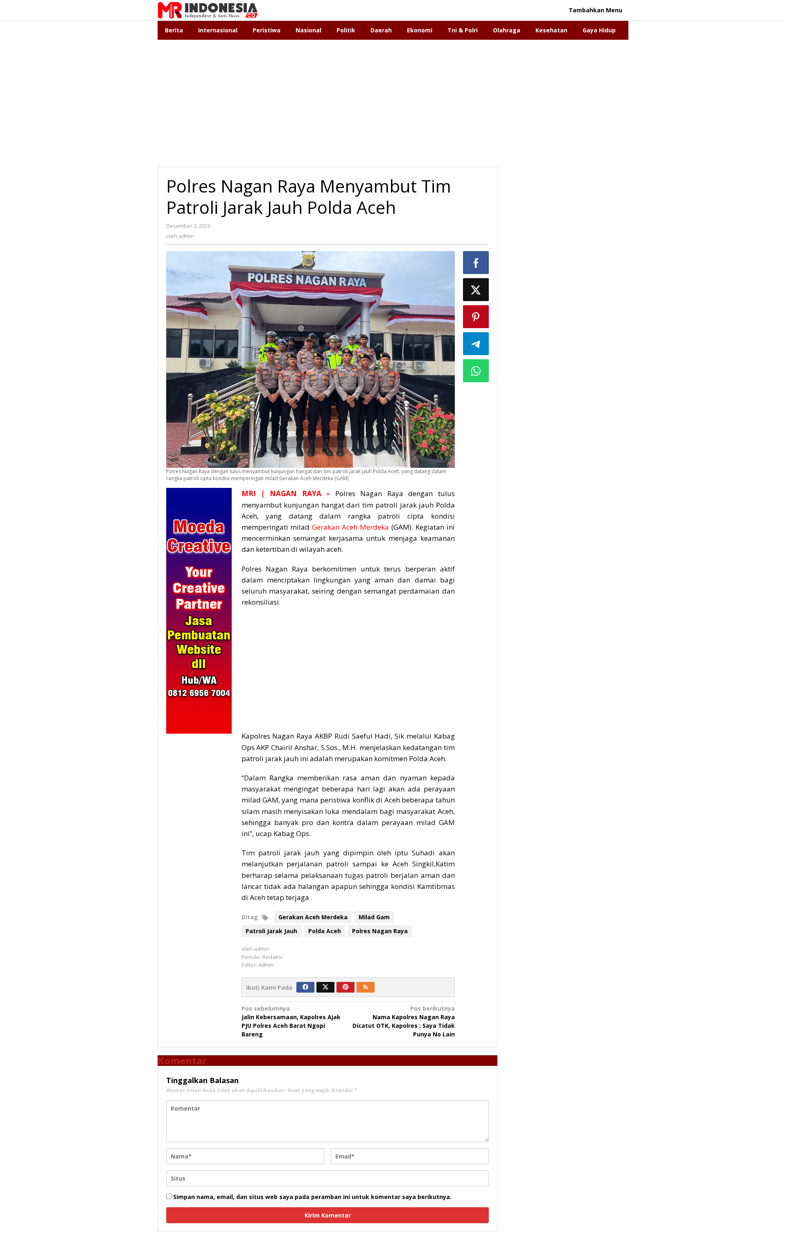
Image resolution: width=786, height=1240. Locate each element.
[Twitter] (325, 987)
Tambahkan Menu (595, 10)
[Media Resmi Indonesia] (208, 10)
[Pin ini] (476, 316)
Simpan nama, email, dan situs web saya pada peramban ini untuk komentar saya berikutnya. (312, 1197)
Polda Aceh (324, 931)
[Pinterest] (346, 987)
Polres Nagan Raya (380, 931)
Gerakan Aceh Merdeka (350, 527)
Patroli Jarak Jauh (271, 931)
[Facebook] (305, 987)
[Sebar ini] (476, 262)
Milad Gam (374, 917)
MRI (249, 493)
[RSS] (366, 987)
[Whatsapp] (476, 370)
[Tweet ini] (476, 289)
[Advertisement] (393, 101)
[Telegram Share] (476, 343)
